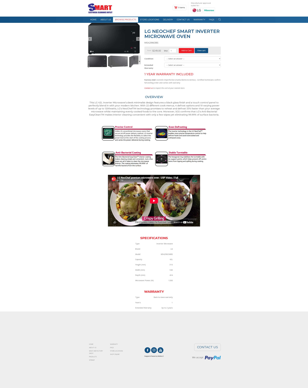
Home (93, 20)
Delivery (168, 20)
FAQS (211, 20)
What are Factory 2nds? (96, 352)
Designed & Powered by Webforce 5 (154, 356)
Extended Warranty (148, 66)
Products (93, 357)
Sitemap (92, 360)
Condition (148, 58)
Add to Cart (186, 50)
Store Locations (149, 20)
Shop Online (114, 354)
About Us (105, 20)
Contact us (148, 88)
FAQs (112, 348)
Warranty (199, 20)
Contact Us (183, 20)
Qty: (166, 50)
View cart (201, 50)
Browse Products (125, 20)
